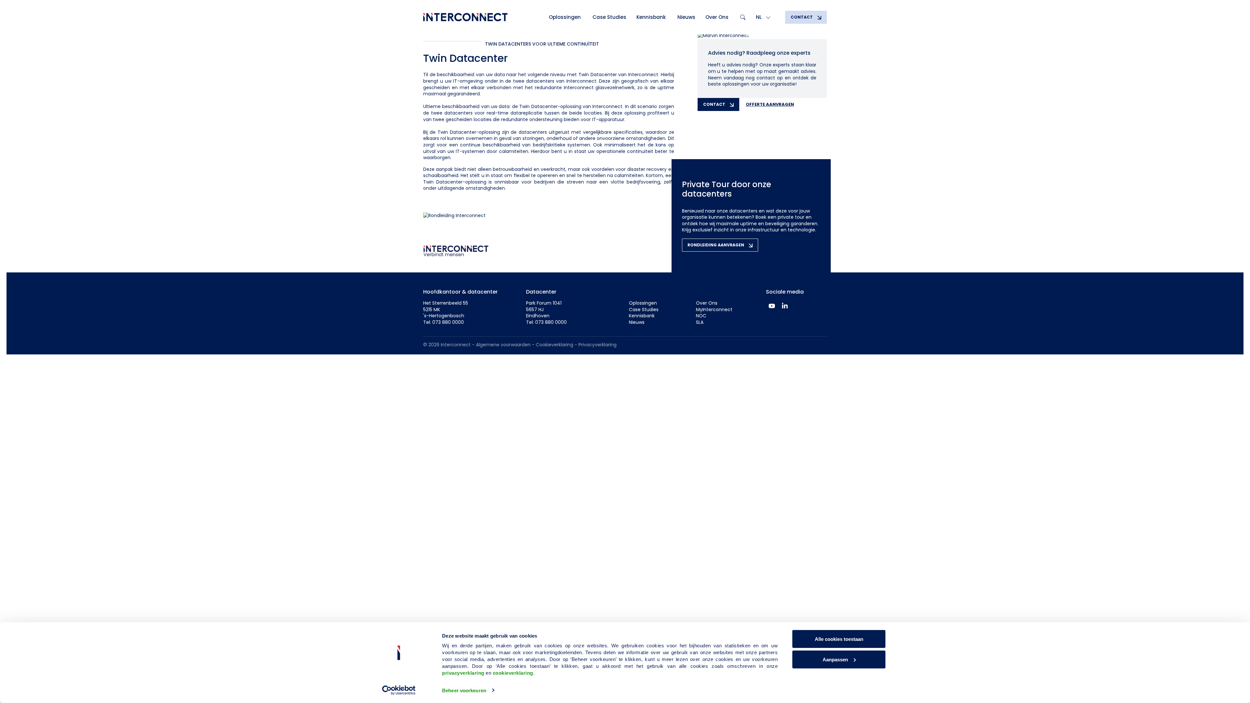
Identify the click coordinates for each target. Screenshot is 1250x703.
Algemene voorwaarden (503, 344)
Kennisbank (651, 17)
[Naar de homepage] (465, 17)
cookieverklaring (513, 673)
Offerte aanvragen (770, 104)
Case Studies (609, 17)
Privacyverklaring (597, 344)
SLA (699, 322)
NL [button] (759, 17)
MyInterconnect (714, 309)
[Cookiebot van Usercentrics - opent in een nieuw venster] (398, 690)
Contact (802, 17)
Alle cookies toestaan (839, 639)
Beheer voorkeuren (464, 690)
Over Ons (717, 17)
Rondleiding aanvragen (716, 245)
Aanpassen (835, 659)
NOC (701, 315)
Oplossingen (565, 17)
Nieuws (686, 17)
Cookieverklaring (554, 344)
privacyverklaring (463, 673)
